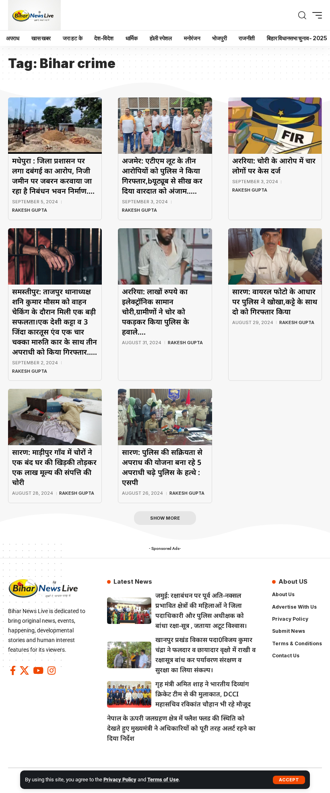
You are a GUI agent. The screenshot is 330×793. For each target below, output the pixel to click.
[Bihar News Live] (34, 15)
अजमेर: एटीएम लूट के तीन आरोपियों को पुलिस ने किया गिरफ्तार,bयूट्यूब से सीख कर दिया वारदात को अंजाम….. (162, 176)
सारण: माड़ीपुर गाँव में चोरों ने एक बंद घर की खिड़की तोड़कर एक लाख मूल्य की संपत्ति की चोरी (54, 467)
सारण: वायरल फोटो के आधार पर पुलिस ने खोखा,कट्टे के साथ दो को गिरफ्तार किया (274, 301)
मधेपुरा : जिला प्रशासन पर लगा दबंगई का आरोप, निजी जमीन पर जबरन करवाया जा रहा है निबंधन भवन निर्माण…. (53, 176)
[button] (289, 780)
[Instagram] (51, 670)
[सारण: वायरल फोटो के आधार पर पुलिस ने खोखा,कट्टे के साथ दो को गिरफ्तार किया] (275, 256)
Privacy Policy (119, 779)
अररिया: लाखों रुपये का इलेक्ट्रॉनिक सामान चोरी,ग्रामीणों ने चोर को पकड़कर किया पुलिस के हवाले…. (155, 312)
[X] (24, 670)
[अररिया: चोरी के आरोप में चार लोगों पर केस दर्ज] (275, 125)
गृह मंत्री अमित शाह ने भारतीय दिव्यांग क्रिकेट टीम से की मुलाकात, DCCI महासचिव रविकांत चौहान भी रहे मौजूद (203, 693)
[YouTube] (38, 670)
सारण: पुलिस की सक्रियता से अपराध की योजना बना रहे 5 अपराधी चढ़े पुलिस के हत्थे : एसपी (162, 467)
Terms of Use (163, 779)
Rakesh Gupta (29, 210)
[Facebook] (13, 670)
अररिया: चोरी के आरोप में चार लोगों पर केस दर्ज (274, 166)
